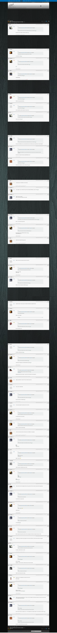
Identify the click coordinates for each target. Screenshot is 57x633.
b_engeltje (30, 149)
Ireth (10, 24)
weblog (19, 0)
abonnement (9, 626)
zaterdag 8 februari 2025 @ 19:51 (39, 366)
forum (21, 0)
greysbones (11, 58)
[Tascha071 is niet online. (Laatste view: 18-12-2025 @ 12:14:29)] (8, 103)
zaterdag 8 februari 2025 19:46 (24, 52)
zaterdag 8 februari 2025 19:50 (24, 357)
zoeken (28, 0)
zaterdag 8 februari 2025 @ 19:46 (39, 24)
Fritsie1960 (11, 187)
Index (8, 628)
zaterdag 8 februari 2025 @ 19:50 (39, 276)
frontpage (9, 0)
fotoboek (24, 0)
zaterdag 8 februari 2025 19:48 (24, 323)
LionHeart (11, 49)
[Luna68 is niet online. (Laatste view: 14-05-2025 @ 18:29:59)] (8, 258)
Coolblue (14, 626)
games (14, 0)
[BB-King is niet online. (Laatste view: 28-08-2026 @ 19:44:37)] (8, 575)
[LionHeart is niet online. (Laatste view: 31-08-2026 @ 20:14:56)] (8, 49)
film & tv (16, 0)
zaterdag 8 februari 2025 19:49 (24, 268)
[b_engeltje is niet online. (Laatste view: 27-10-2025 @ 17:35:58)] (8, 565)
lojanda (10, 595)
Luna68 (11, 258)
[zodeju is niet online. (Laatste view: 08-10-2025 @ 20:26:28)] (8, 94)
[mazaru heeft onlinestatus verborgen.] (8, 70)
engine (10, 180)
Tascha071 (11, 103)
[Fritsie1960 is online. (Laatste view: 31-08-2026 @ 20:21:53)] (8, 187)
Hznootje (11, 158)
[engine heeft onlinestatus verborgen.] (8, 180)
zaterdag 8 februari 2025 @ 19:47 (39, 70)
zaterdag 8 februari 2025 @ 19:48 (39, 180)
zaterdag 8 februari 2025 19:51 (24, 505)
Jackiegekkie (11, 460)
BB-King (11, 575)
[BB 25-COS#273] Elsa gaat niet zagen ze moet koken (16, 21)
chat (26, 0)
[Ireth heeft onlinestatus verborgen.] (8, 24)
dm (30, 0)
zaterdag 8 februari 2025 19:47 (24, 149)
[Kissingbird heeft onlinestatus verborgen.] (8, 146)
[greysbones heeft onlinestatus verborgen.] (8, 58)
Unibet (12, 626)
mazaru (30, 52)
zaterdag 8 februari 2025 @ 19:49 (39, 214)
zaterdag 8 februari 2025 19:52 (24, 556)
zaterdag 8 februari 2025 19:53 (24, 605)
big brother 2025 (11, 628)
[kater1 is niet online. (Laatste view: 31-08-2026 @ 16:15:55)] (8, 484)
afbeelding (19, 372)
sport (11, 0)
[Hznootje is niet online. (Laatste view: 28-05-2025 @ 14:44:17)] (8, 158)
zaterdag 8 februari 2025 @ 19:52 (39, 469)
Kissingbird (30, 97)
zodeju (10, 94)
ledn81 (30, 115)
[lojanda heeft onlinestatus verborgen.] (8, 595)
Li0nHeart (30, 605)
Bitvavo (16, 626)
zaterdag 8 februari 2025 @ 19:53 (39, 614)
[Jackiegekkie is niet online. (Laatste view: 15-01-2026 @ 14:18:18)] (8, 460)
